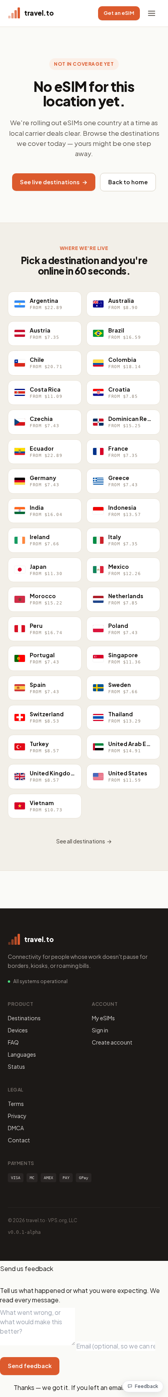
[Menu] (151, 13)
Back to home (128, 181)
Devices (18, 1030)
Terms (16, 1103)
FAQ (13, 1042)
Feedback (146, 1386)
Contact (19, 1139)
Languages (22, 1054)
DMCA (16, 1127)
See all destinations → (84, 841)
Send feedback (30, 1365)
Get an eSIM (119, 13)
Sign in (100, 1030)
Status (16, 1066)
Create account (112, 1042)
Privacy (17, 1115)
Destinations (24, 1017)
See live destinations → (54, 181)
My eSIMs (103, 1017)
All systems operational (40, 981)
